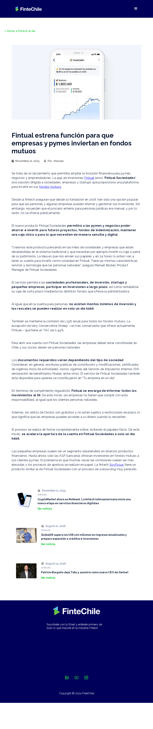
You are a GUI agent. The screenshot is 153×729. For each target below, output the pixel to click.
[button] (135, 8)
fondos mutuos (50, 187)
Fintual (89, 178)
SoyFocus (117, 464)
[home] (28, 9)
